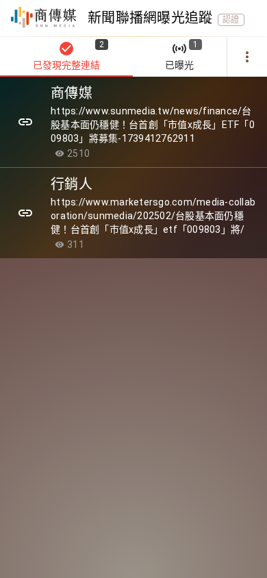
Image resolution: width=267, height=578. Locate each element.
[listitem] (133, 122)
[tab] (66, 57)
